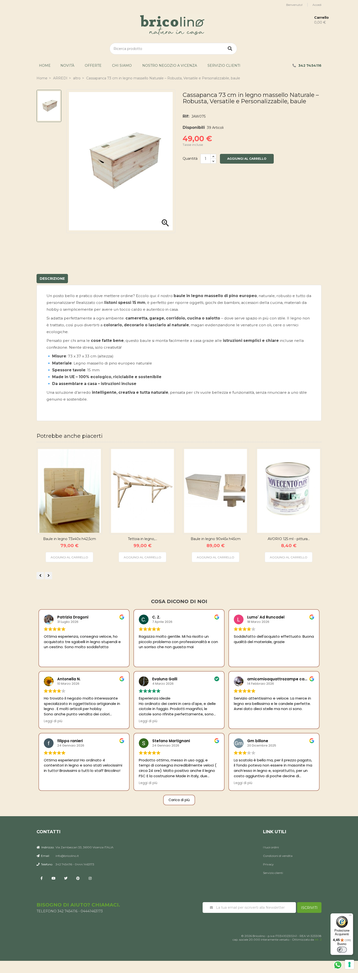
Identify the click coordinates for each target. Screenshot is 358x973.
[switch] (342, 950)
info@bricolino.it (67, 856)
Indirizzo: (47, 847)
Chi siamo (122, 65)
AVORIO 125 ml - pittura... (289, 539)
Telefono (46, 864)
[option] (49, 106)
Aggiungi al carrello (246, 158)
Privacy (268, 864)
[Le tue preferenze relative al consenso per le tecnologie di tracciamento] (349, 964)
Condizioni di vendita (277, 856)
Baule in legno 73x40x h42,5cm (69, 539)
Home (45, 65)
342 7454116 (309, 65)
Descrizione (52, 278)
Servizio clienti (223, 65)
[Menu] (350, 916)
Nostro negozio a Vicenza (169, 65)
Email (44, 856)
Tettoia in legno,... (142, 539)
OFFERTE (93, 65)
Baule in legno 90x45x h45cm (216, 539)
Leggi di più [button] (53, 721)
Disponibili (194, 127)
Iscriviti (309, 908)
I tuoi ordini (271, 847)
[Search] (230, 48)
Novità (67, 65)
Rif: (186, 116)
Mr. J (318, 939)
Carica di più (179, 799)
